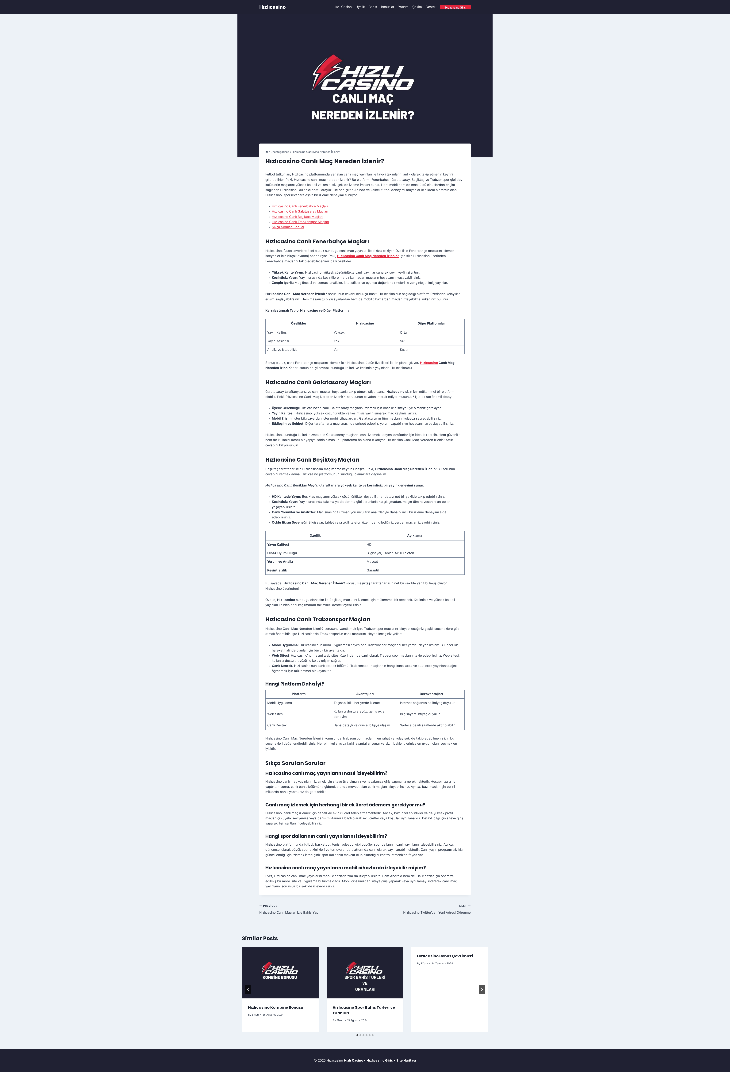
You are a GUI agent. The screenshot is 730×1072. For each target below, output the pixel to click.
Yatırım (403, 7)
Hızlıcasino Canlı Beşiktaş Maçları (297, 217)
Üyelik (360, 7)
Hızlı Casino (343, 7)
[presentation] (280, 972)
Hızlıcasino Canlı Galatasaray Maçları (300, 211)
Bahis (373, 7)
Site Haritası (406, 1060)
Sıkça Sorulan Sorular (288, 227)
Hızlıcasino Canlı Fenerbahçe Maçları (300, 206)
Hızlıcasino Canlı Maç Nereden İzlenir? (368, 256)
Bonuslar (387, 7)
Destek (431, 7)
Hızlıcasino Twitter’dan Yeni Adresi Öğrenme (437, 909)
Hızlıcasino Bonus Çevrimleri (445, 956)
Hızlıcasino (429, 363)
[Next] (482, 989)
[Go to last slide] (248, 989)
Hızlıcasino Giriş (380, 1060)
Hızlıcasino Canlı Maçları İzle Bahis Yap (288, 909)
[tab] (357, 1035)
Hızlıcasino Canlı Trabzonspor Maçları (300, 222)
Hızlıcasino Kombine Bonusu (275, 1007)
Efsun (255, 1014)
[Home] (266, 151)
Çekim (417, 7)
